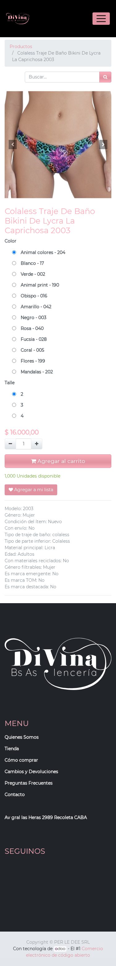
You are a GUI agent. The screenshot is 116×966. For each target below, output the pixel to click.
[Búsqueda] (105, 77)
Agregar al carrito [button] (60, 461)
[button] (13, 144)
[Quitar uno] (10, 443)
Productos (21, 46)
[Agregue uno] (36, 443)
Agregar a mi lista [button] (33, 489)
